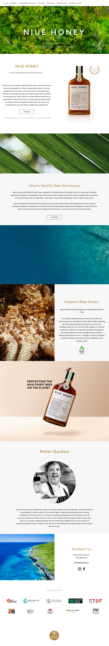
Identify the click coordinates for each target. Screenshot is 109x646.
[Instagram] (79, 569)
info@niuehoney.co (81, 562)
